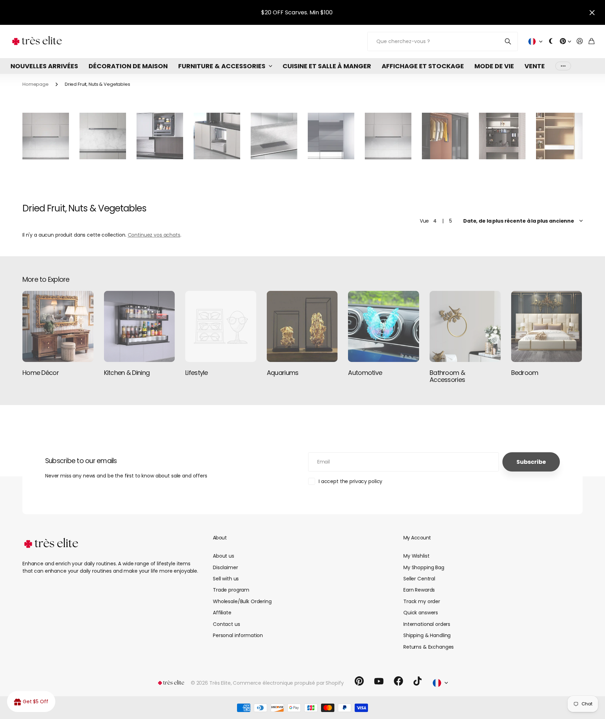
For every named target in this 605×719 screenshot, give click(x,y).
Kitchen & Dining (126, 372)
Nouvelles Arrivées (44, 66)
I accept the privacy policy (350, 481)
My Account (417, 537)
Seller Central (419, 578)
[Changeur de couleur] (551, 41)
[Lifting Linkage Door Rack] (388, 136)
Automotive (365, 372)
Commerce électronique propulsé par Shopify (288, 682)
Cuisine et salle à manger (327, 66)
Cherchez (508, 41)
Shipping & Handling (427, 635)
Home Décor (40, 372)
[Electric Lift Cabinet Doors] (331, 136)
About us (223, 555)
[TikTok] (417, 681)
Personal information (238, 635)
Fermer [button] (592, 12)
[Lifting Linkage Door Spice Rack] (45, 136)
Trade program (231, 589)
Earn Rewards (419, 589)
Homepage (35, 84)
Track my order (421, 601)
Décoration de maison (128, 66)
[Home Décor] (57, 326)
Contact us (226, 624)
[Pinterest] (359, 681)
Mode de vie (494, 66)
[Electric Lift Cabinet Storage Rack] (217, 136)
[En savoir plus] (565, 41)
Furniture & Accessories (221, 66)
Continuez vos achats (154, 234)
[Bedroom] (546, 326)
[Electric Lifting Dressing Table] (559, 136)
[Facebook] (398, 681)
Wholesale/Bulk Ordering (242, 601)
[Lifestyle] (220, 326)
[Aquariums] (302, 326)
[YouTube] (378, 681)
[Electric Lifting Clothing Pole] (445, 136)
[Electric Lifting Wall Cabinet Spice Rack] (102, 136)
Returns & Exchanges (428, 646)
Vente (534, 66)
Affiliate (222, 612)
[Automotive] (383, 326)
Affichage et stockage (423, 66)
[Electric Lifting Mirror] (502, 136)
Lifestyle (196, 372)
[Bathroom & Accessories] (465, 326)
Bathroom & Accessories (447, 376)
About (220, 537)
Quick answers (420, 612)
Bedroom (524, 372)
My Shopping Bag (423, 567)
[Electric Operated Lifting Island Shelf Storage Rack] (274, 136)
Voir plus (563, 66)
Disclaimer (225, 567)
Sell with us (226, 578)
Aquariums (283, 372)
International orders (426, 624)
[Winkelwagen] (591, 41)
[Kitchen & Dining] (139, 326)
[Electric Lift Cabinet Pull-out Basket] (160, 136)
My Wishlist (416, 555)
